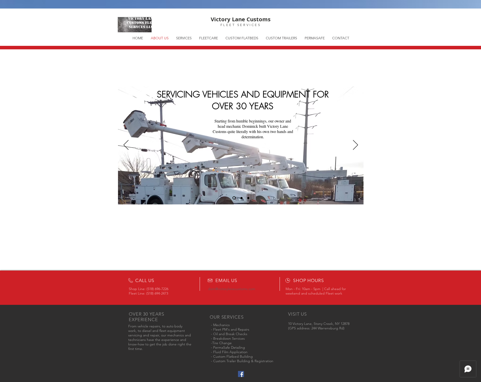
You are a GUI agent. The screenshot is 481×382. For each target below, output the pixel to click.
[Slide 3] (248, 198)
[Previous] (126, 145)
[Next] (355, 145)
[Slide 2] (242, 198)
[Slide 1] (234, 198)
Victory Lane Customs (241, 19)
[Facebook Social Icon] (241, 374)
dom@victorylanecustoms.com (231, 289)
